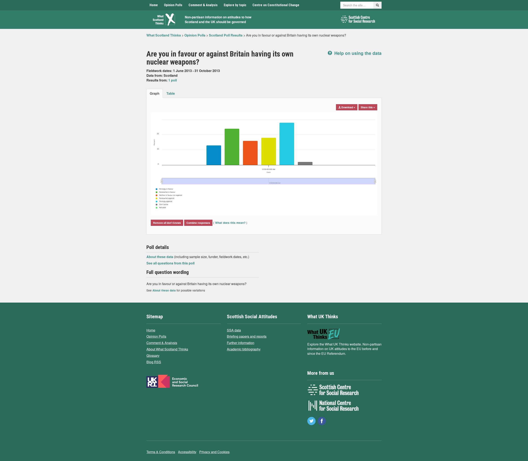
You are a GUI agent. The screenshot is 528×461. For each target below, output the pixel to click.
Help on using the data (357, 53)
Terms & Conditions (160, 451)
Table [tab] (170, 93)
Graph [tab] (154, 93)
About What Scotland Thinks (167, 349)
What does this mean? (230, 223)
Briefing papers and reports (246, 336)
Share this (367, 107)
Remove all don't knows (167, 223)
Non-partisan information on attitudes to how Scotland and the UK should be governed (218, 19)
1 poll (172, 80)
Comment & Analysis (203, 5)
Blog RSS (153, 362)
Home (154, 5)
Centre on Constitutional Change (275, 5)
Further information (240, 342)
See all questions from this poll (170, 263)
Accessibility (187, 451)
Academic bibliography (243, 349)
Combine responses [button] (198, 223)
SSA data (234, 330)
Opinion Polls (173, 5)
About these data (160, 256)
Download (347, 107)
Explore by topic (235, 5)
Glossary (152, 355)
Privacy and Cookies (214, 451)
